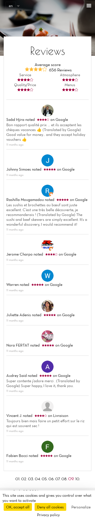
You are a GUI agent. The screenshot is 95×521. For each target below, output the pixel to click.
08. (64, 478)
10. (77, 478)
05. (45, 478)
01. (18, 478)
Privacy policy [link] (48, 514)
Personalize (81, 506)
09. (71, 478)
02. (24, 478)
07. (58, 478)
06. (51, 478)
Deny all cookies (50, 506)
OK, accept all (17, 506)
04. (38, 478)
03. (31, 478)
